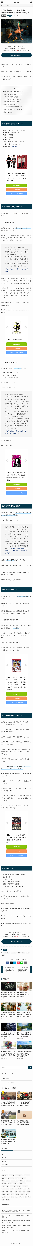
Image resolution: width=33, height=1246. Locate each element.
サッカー (4, 1178)
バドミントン (22, 1183)
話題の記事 (6, 1165)
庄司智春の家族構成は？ (15, 107)
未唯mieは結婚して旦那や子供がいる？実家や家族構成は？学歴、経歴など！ (16, 1226)
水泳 (8, 1197)
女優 (16, 1191)
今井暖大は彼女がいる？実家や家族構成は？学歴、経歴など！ (16, 1231)
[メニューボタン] (2, 2)
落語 (25, 1197)
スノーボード (15, 1180)
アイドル (11, 1175)
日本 (28, 952)
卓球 (7, 1191)
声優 (11, 1191)
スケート (23, 1178)
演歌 (12, 1197)
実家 (23, 952)
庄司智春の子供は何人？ (15, 99)
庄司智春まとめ (10, 112)
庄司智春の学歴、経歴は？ (13, 109)
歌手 (27, 1194)
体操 (24, 1188)
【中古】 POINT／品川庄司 (15, 339)
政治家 (3, 1194)
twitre (16, 2)
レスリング (18, 1188)
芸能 (10, 15)
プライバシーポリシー (9, 1082)
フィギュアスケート (15, 1186)
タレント (13, 952)
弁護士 (28, 1191)
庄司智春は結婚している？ (13, 94)
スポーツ (5, 1154)
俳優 (19, 952)
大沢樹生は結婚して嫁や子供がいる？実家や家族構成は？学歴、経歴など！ (16, 1221)
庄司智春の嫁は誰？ (13, 97)
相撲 (17, 1197)
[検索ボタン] (31, 2)
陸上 (3, 1199)
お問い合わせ (7, 1079)
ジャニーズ (11, 1178)
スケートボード (6, 1180)
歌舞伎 (3, 1197)
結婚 (3, 955)
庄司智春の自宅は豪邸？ (13, 102)
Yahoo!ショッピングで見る (16, 193)
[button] (7, 963)
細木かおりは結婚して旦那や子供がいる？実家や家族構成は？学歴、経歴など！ (16, 1211)
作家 (28, 1188)
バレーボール (5, 1186)
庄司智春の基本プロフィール (14, 92)
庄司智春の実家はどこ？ (13, 104)
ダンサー (4, 1183)
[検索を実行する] (30, 1067)
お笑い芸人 (6, 952)
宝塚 (20, 1191)
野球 (29, 1197)
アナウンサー (19, 1175)
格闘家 (17, 1194)
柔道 (12, 1194)
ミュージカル (5, 1188)
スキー (17, 1178)
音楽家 (7, 1199)
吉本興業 (14, 146)
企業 (4, 1158)
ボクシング (25, 1186)
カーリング (27, 1175)
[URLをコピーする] (25, 963)
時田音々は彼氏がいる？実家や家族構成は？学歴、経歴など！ (16, 1216)
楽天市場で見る (16, 185)
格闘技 (22, 1194)
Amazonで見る (16, 189)
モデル (12, 1188)
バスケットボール (12, 1183)
